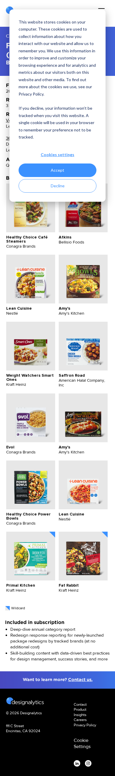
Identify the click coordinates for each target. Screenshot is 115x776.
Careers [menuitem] (80, 719)
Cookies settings (57, 154)
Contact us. (80, 679)
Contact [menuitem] (80, 704)
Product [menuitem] (80, 709)
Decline (58, 185)
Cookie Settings (82, 743)
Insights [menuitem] (80, 714)
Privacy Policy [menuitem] (85, 725)
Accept (57, 170)
